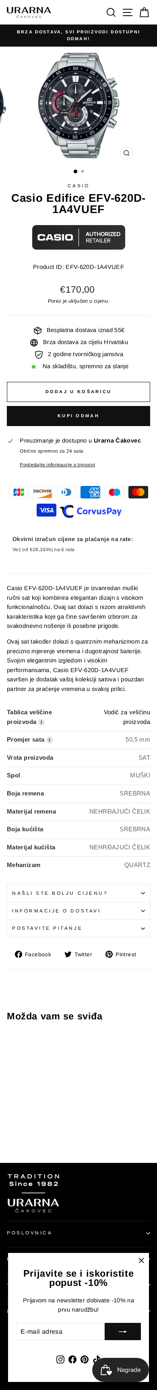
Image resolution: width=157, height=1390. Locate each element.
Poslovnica (29, 1232)
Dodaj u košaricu (78, 391)
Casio (79, 185)
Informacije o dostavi (56, 910)
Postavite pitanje (47, 928)
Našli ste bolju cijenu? (60, 893)
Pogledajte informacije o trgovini (57, 464)
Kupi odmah (78, 415)
